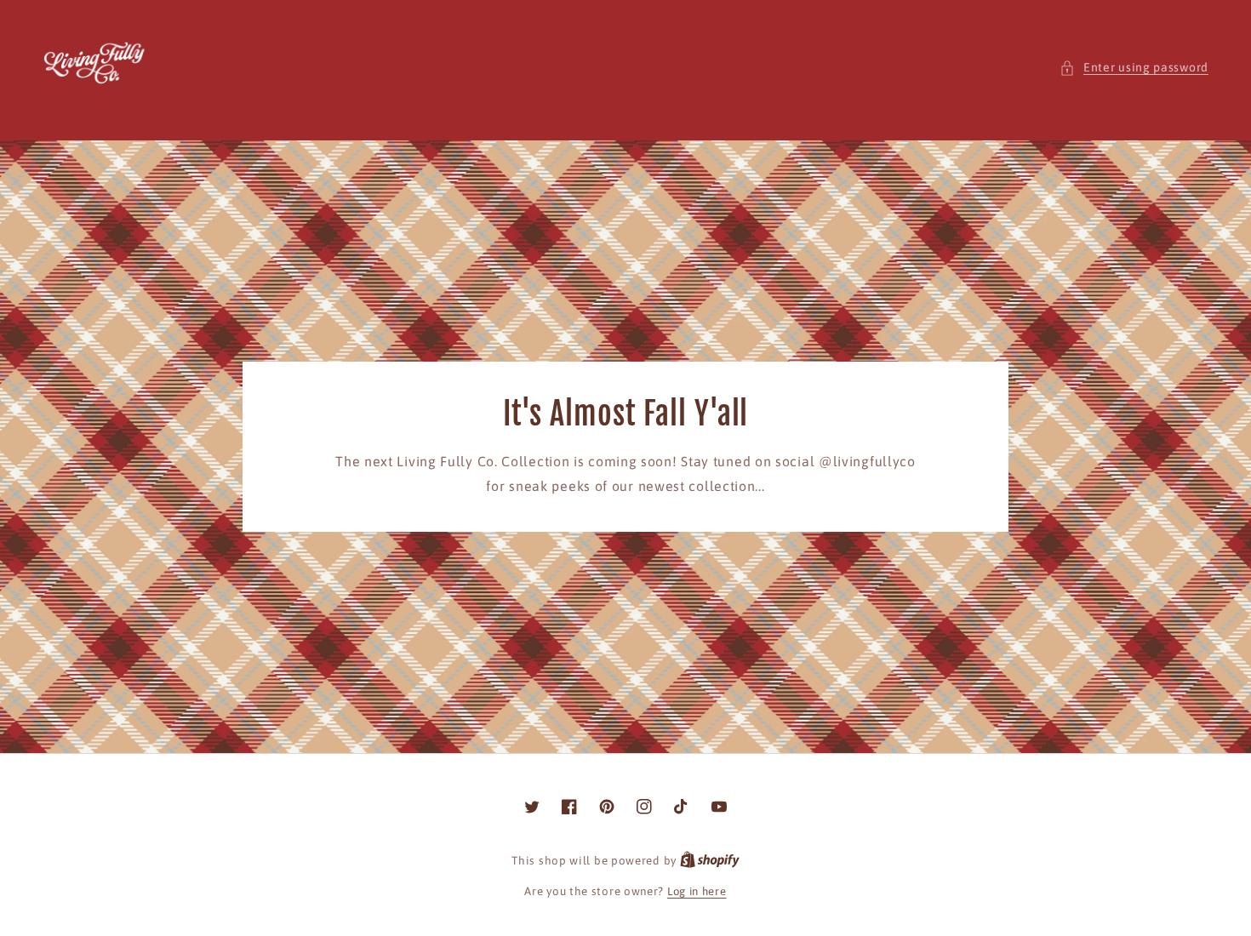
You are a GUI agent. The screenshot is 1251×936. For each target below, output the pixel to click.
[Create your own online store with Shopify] (710, 860)
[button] (1134, 67)
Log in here (697, 891)
